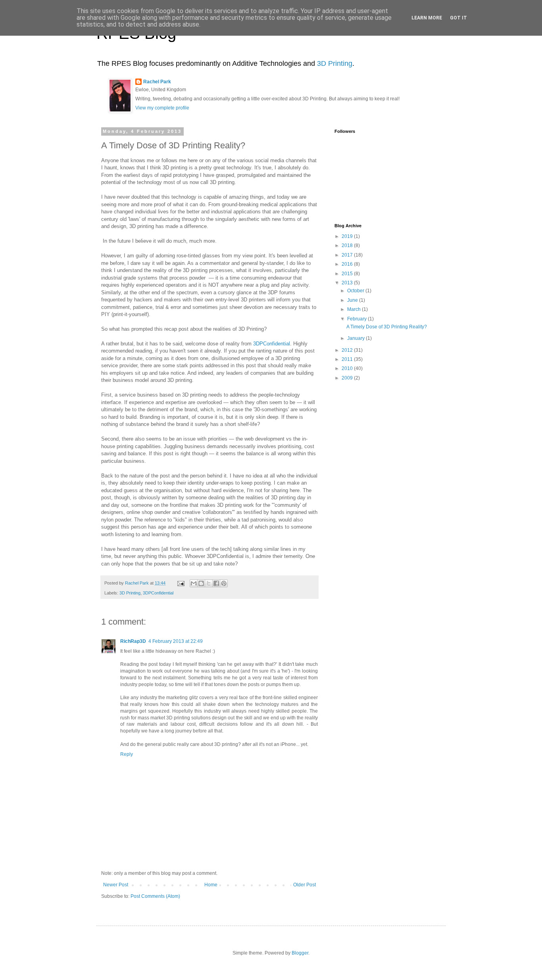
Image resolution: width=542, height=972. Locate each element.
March (354, 309)
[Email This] (194, 583)
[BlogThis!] (201, 583)
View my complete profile (162, 108)
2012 (348, 350)
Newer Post (115, 885)
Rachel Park (157, 81)
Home (210, 885)
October (356, 290)
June (353, 300)
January (356, 338)
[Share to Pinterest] (224, 583)
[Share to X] (209, 583)
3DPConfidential (271, 344)
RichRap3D (133, 641)
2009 (348, 378)
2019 (348, 236)
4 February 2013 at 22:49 (175, 641)
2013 (348, 283)
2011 (348, 359)
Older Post (304, 885)
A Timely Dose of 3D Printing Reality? (386, 327)
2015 (348, 273)
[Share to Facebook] (216, 583)
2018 (348, 245)
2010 (348, 368)
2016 (348, 264)
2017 (348, 255)
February (357, 319)
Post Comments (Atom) (155, 896)
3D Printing (334, 63)
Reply (126, 754)
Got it (458, 18)
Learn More (426, 18)
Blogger (300, 953)
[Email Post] (180, 583)
